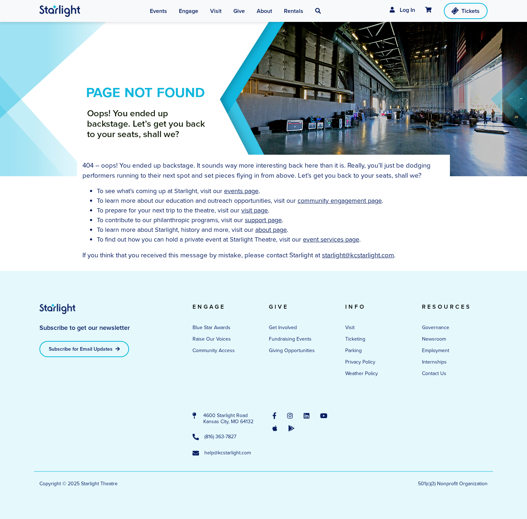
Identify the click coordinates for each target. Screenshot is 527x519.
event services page (331, 239)
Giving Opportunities (292, 350)
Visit (350, 327)
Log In (406, 10)
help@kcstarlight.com (227, 453)
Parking (353, 350)
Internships (434, 361)
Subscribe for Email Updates (81, 348)
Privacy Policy (360, 361)
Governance (435, 327)
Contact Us (434, 373)
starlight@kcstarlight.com (358, 255)
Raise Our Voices (212, 338)
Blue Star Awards (212, 327)
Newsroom (434, 338)
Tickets (470, 11)
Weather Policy (361, 373)
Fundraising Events (290, 338)
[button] (318, 11)
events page (241, 190)
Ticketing (355, 338)
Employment (435, 350)
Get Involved (283, 327)
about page (271, 229)
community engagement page (340, 200)
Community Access (214, 350)
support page (263, 219)
